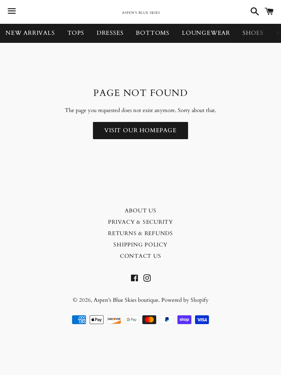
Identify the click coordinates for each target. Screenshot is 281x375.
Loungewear (206, 33)
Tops (75, 33)
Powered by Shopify (185, 300)
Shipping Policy (140, 244)
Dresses (110, 33)
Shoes (253, 33)
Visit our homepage (140, 130)
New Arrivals (30, 33)
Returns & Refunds (140, 233)
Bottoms (152, 33)
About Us (141, 210)
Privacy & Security (140, 222)
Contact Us (140, 256)
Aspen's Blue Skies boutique (126, 300)
